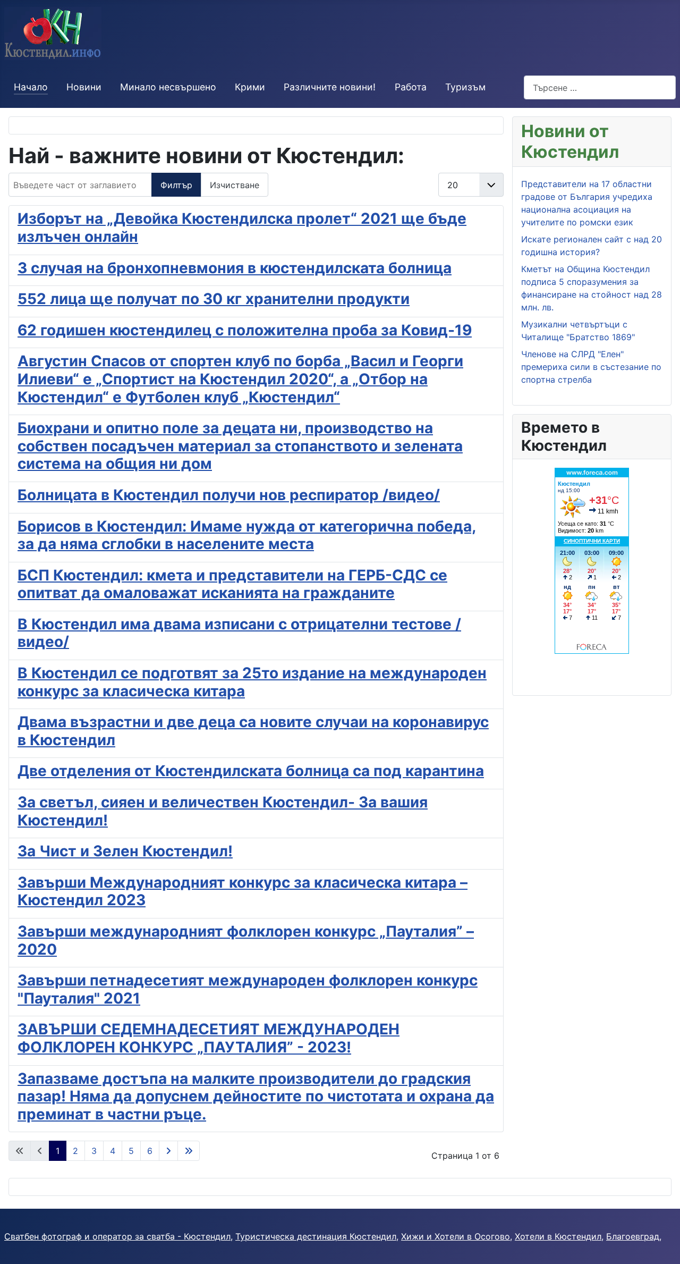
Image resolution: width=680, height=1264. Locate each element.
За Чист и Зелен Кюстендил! (125, 851)
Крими (250, 86)
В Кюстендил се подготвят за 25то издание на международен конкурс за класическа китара (252, 682)
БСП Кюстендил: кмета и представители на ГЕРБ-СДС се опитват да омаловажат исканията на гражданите (232, 584)
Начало (31, 86)
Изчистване (234, 185)
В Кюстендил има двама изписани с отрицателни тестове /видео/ (239, 633)
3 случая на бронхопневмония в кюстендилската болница (235, 268)
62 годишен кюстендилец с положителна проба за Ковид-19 (245, 330)
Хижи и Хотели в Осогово (455, 1236)
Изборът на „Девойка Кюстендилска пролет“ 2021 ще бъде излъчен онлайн (242, 227)
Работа (411, 86)
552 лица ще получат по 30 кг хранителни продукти (214, 299)
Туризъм (465, 86)
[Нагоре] (661, 1244)
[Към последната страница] (188, 1151)
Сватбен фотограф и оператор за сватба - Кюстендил (117, 1236)
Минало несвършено (168, 86)
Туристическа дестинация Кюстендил (315, 1236)
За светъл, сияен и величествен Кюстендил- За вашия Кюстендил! (223, 811)
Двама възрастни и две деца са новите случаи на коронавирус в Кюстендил (253, 731)
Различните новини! (330, 86)
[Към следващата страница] (168, 1151)
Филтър (176, 185)
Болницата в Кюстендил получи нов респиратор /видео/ (229, 495)
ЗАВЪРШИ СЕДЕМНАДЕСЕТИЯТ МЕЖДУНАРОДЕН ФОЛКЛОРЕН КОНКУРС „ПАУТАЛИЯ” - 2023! (209, 1038)
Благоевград (632, 1236)
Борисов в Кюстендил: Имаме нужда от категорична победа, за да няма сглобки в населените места (247, 535)
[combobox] (600, 87)
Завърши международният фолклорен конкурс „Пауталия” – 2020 (246, 940)
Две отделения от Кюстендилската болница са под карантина (251, 771)
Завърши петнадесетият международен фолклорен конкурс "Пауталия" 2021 (248, 989)
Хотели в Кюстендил (558, 1236)
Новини (83, 86)
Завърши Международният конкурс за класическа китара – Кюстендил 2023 (243, 891)
